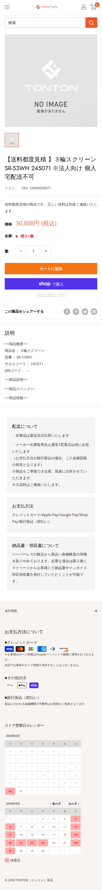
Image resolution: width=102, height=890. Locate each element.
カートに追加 (51, 268)
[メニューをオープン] (7, 7)
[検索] (91, 22)
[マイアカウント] (83, 7)
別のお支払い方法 (51, 294)
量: (7, 251)
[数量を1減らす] (21, 251)
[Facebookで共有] (67, 311)
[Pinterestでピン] (76, 311)
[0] (93, 7)
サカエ (10, 188)
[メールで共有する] (94, 311)
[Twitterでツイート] (85, 311)
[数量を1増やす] (46, 251)
